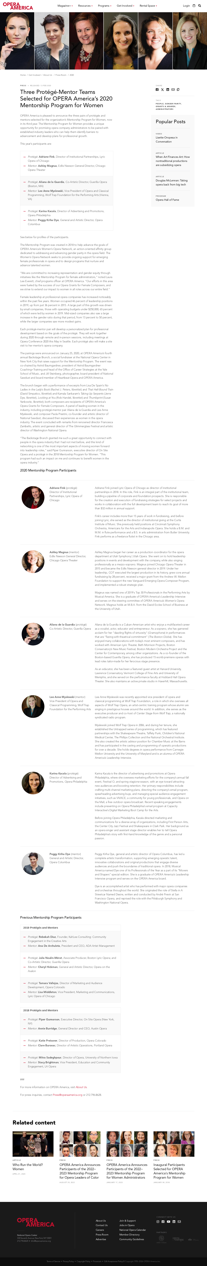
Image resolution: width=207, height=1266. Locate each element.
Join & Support (127, 1221)
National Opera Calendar (132, 1230)
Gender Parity (173, 104)
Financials (97, 1262)
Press (23, 86)
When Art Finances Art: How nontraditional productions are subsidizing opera (173, 161)
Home (23, 75)
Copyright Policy (83, 1262)
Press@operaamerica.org (67, 1095)
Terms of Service (53, 1262)
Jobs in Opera (126, 1225)
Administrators (164, 109)
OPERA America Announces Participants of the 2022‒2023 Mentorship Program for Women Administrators (127, 1171)
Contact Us (102, 1225)
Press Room (61, 75)
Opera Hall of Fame (167, 200)
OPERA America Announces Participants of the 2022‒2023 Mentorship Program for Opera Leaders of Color (80, 1171)
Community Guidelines (131, 1239)
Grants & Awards (165, 106)
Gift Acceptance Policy (113, 1262)
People (160, 104)
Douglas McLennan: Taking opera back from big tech (172, 182)
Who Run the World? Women (28, 1167)
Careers (100, 1230)
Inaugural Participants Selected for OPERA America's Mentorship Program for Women (169, 1171)
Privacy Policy (68, 1262)
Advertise (101, 1239)
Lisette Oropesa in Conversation (166, 139)
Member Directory (129, 1235)
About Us (48, 75)
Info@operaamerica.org (41, 1241)
